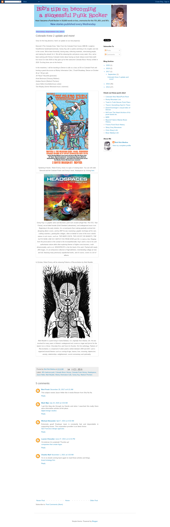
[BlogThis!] (75, 369)
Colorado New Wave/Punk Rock (117, 97)
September (112, 74)
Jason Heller (41, 375)
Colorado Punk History (79, 372)
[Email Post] (68, 369)
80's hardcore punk (48, 372)
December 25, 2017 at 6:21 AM (61, 389)
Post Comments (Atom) (54, 504)
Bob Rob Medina (121, 142)
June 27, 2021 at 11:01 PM (65, 439)
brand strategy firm (48, 460)
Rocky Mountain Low (113, 99)
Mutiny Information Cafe (63, 375)
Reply (43, 396)
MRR (107, 117)
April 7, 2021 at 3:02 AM (65, 421)
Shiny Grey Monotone (114, 127)
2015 (108, 84)
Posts (108, 50)
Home (67, 500)
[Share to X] (77, 369)
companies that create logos (51, 444)
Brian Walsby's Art (112, 133)
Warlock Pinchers (86, 375)
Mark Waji (45, 403)
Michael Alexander (48, 421)
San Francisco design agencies (52, 429)
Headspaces (92, 372)
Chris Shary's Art (112, 130)
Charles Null (46, 455)
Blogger (95, 521)
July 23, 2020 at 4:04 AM (58, 403)
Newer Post (40, 500)
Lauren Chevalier (48, 439)
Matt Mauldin (50, 375)
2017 (108, 71)
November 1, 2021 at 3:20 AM (63, 455)
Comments (110, 54)
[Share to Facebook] (79, 369)
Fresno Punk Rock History (115, 125)
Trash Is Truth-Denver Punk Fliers (118, 102)
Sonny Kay (76, 375)
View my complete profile (122, 145)
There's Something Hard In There (118, 105)
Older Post (94, 500)
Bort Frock (45, 389)
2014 (108, 87)
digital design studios (49, 411)
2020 (108, 65)
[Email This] (72, 369)
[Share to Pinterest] (81, 369)
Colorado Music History (63, 372)
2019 (108, 68)
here (92, 170)
